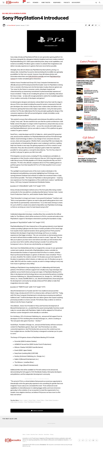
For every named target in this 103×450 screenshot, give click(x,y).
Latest (25, 400)
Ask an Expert (76, 2)
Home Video (32, 400)
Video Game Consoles (51, 400)
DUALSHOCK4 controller (36, 76)
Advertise (40, 434)
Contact (28, 434)
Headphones (57, 2)
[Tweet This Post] (89, 25)
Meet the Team (34, 434)
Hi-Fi (28, 2)
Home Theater (45, 2)
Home (20, 400)
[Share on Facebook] (85, 25)
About (24, 434)
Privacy (51, 434)
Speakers (35, 2)
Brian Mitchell (11, 25)
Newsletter (46, 434)
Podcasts (67, 2)
